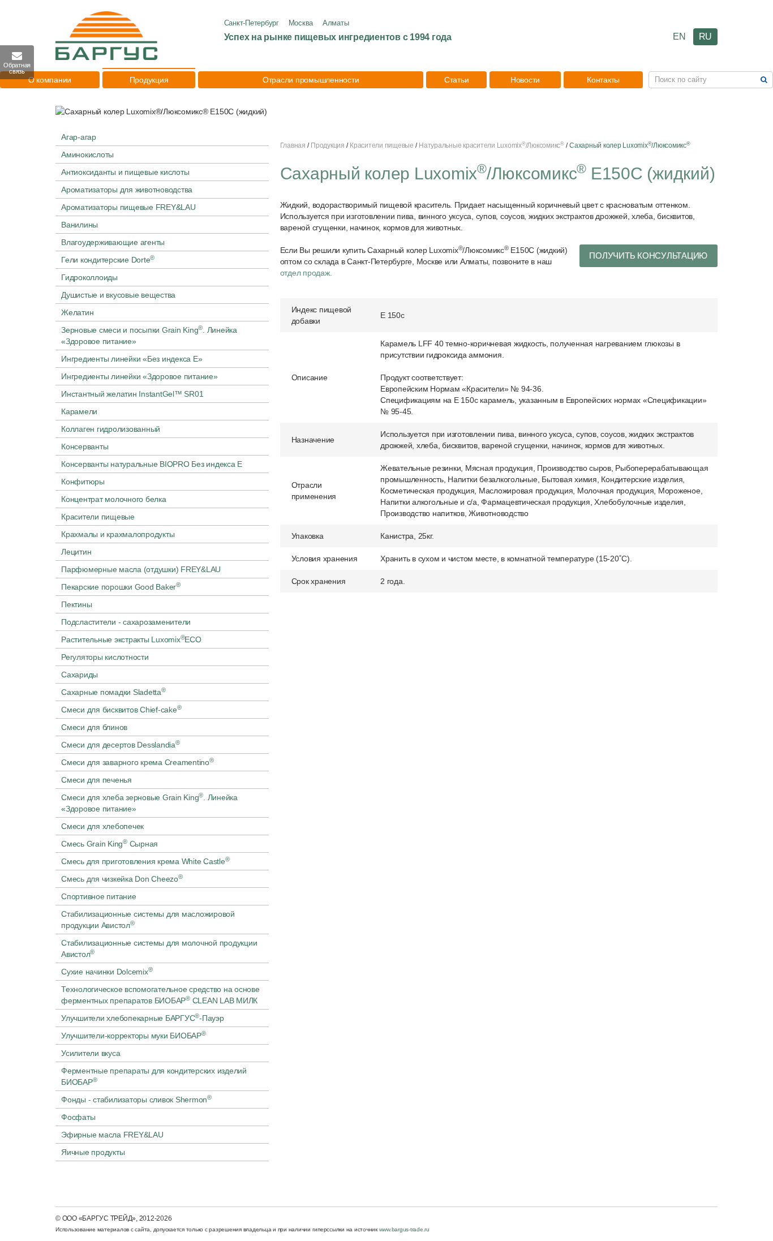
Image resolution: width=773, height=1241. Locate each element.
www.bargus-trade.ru (404, 1229)
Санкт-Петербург (251, 23)
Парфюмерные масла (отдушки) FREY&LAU (141, 569)
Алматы (336, 23)
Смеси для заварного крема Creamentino (137, 762)
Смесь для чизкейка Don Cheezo (122, 878)
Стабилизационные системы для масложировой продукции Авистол (148, 919)
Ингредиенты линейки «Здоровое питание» (139, 376)
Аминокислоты (87, 154)
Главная (293, 145)
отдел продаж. (306, 272)
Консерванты (84, 446)
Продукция (149, 79)
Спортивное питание (98, 896)
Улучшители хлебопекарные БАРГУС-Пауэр (142, 1017)
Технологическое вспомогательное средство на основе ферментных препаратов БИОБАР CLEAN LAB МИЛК (160, 995)
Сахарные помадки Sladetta (113, 691)
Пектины (76, 604)
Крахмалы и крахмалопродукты (117, 534)
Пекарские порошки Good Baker (121, 586)
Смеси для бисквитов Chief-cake (121, 709)
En (679, 36)
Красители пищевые (98, 516)
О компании (50, 79)
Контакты (603, 79)
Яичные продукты (92, 1152)
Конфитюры (83, 481)
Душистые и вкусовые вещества (118, 294)
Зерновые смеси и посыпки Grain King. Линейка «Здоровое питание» (149, 335)
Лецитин (76, 551)
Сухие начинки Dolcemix (106, 971)
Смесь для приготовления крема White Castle (145, 861)
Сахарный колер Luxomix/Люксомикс (629, 145)
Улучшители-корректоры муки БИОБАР (133, 1035)
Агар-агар (78, 136)
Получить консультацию (648, 255)
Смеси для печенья (96, 779)
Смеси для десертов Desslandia (120, 744)
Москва (301, 23)
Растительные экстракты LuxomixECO (131, 639)
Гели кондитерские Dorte (107, 259)
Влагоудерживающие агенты (113, 242)
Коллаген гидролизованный (110, 428)
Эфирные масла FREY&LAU (112, 1134)
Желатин (77, 312)
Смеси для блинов (94, 727)
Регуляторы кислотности (105, 657)
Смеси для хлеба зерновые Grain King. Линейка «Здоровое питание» (149, 802)
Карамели (79, 411)
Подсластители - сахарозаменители (126, 621)
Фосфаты (78, 1117)
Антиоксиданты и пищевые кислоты (125, 172)
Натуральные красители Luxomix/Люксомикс (491, 145)
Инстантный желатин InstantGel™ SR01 (132, 393)
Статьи (456, 79)
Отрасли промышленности (311, 79)
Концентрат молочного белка (113, 499)
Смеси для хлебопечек (102, 826)
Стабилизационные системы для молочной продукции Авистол (159, 948)
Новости (525, 79)
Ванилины (79, 224)
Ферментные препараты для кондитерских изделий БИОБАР (154, 1076)
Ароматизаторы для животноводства (126, 189)
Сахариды (79, 674)
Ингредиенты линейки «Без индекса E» (131, 358)
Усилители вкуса (90, 1053)
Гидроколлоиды (89, 277)
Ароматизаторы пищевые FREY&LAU (128, 207)
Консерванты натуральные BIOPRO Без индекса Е (151, 464)
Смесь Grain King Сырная (109, 843)
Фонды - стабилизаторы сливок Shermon (136, 1099)
